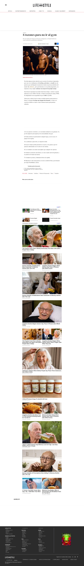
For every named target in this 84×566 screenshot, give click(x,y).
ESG (6, 551)
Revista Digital (9, 542)
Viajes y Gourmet (60, 11)
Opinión (23, 546)
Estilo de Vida (41, 550)
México (23, 532)
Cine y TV (41, 11)
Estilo (10, 11)
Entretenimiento (20, 11)
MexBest (40, 544)
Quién (39, 530)
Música (49, 11)
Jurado (40, 551)
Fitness (24, 32)
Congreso (24, 533)
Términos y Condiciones (30, 559)
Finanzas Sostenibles (26, 543)
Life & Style (8, 528)
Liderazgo (24, 550)
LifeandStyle (25, 528)
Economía (8, 547)
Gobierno (24, 531)
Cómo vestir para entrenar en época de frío (32, 168)
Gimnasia (30, 173)
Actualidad (24, 549)
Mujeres (7, 552)
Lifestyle (8, 541)
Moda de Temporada (44, 173)
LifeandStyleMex (73, 557)
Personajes (41, 548)
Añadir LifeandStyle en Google (43, 43)
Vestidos (36, 173)
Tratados (56, 173)
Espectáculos (41, 531)
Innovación (24, 544)
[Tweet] (55, 44)
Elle (39, 539)
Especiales (41, 528)
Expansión (7, 544)
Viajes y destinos (42, 547)
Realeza (40, 532)
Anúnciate (65, 559)
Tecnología (8, 549)
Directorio (74, 559)
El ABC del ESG (25, 545)
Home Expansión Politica (11, 546)
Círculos (40, 533)
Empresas (7, 545)
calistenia (31, 87)
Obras (7, 550)
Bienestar (41, 549)
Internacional (9, 548)
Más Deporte (8, 540)
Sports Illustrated (10, 536)
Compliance (56, 559)
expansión (72, 11)
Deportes (32, 11)
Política (24, 530)
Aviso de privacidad (44, 559)
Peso (52, 173)
